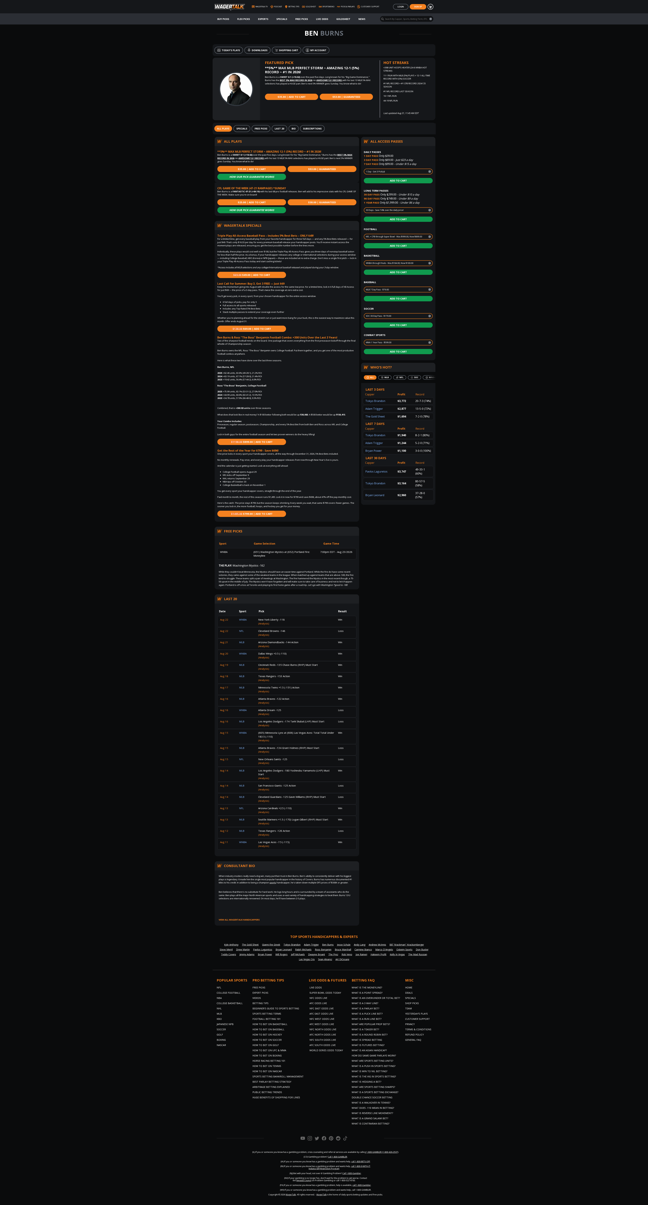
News (361, 19)
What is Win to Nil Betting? (369, 1071)
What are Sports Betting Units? (372, 1060)
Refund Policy (414, 1034)
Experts (263, 19)
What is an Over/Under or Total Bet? (376, 998)
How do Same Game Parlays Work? (374, 1055)
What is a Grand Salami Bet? (370, 1118)
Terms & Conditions (418, 1029)
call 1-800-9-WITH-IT (360, 1166)
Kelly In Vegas (397, 954)
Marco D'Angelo (384, 949)
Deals (409, 992)
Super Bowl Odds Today (325, 992)
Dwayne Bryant (316, 954)
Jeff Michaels (298, 954)
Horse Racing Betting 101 (268, 1060)
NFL (219, 987)
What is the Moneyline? (367, 987)
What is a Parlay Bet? (365, 1008)
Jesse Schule (343, 944)
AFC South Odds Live (322, 1045)
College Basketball (230, 1003)
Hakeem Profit (378, 954)
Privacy (410, 1024)
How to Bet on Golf (265, 1045)
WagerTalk (291, 1194)
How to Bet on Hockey (267, 1034)
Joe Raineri (361, 954)
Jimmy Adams (246, 954)
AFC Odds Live (318, 1003)
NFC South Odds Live (322, 1039)
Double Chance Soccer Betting (372, 1097)
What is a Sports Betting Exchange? (375, 1092)
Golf (220, 1034)
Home (408, 987)
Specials (281, 19)
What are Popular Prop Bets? (371, 1024)
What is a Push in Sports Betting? (373, 1066)
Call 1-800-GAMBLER (337, 1156)
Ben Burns (328, 944)
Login (401, 6)
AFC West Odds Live (321, 1024)
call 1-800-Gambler (362, 1185)
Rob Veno (347, 954)
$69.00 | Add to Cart (252, 328)
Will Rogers (281, 954)
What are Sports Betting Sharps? (373, 1087)
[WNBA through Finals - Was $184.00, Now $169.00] (398, 263)
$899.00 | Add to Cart (252, 441)
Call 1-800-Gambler (351, 1173)
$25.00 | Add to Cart (252, 202)
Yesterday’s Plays (416, 1013)
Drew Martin (243, 949)
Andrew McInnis (377, 944)
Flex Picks (243, 19)
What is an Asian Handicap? (369, 1050)
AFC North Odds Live (322, 1034)
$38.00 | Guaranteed (322, 202)
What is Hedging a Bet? (366, 1081)
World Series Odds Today (326, 1050)
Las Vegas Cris (307, 959)
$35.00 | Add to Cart (292, 96)
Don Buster (422, 949)
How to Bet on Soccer (267, 1039)
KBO (219, 1018)
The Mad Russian (417, 954)
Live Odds (322, 19)
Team (408, 1008)
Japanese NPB (225, 1024)
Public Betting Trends (267, 1092)
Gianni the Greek (271, 944)
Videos (256, 998)
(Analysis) (263, 623)
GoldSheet (343, 19)
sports (272, 882)
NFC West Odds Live (321, 1018)
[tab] (223, 128)
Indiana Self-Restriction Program (324, 1168)
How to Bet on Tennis (266, 1066)
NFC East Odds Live (321, 1008)
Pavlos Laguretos (376, 471)
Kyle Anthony (231, 944)
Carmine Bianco (363, 949)
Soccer (221, 1029)
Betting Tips (260, 1003)
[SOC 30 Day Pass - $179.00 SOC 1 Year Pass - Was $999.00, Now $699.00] (398, 316)
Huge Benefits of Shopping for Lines (276, 1097)
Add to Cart (398, 180)
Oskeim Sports (404, 949)
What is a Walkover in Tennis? (371, 1102)
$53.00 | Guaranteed (346, 96)
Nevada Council (303, 1180)
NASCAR (221, 1045)
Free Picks (301, 19)
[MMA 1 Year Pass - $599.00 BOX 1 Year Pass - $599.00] (398, 342)
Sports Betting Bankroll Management (278, 1076)
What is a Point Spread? (367, 992)
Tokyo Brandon (375, 401)
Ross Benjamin (323, 949)
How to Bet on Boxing (267, 1055)
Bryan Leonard (374, 495)
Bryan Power (373, 451)
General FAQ (413, 1039)
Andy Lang (359, 944)
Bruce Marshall (343, 949)
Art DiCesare (342, 959)
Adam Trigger (374, 409)
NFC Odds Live (318, 998)
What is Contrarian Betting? (370, 1123)
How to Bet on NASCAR (267, 1071)
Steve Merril (226, 949)
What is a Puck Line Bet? (367, 1013)
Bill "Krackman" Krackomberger (406, 944)
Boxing (221, 1039)
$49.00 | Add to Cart (251, 275)
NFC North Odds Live (322, 1029)
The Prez (333, 954)
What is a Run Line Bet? (366, 1018)
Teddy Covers (228, 954)
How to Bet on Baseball (268, 1029)
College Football (228, 992)
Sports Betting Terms (266, 1013)
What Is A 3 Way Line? (365, 1003)
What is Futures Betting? (368, 1045)
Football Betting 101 (266, 1018)
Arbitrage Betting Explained (271, 1087)
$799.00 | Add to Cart (252, 513)
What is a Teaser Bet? (365, 1029)
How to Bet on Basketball (269, 1024)
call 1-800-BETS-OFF (360, 1161)
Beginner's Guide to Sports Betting (275, 1008)
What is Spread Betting (367, 1039)
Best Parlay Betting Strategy (271, 1081)
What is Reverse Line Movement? (372, 1113)
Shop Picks (412, 1003)
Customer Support (417, 1018)
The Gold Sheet (375, 416)
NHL (219, 1008)
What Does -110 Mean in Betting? (373, 1107)
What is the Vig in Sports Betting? (374, 1076)
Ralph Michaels (303, 949)
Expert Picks (260, 992)
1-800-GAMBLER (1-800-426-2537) (382, 1152)
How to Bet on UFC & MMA (269, 1050)
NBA (219, 998)
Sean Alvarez (325, 959)
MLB (219, 1013)
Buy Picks (223, 19)
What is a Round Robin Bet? (369, 1034)
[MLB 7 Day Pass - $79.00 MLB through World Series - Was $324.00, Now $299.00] (398, 289)
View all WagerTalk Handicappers (239, 919)
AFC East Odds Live (321, 1013)
